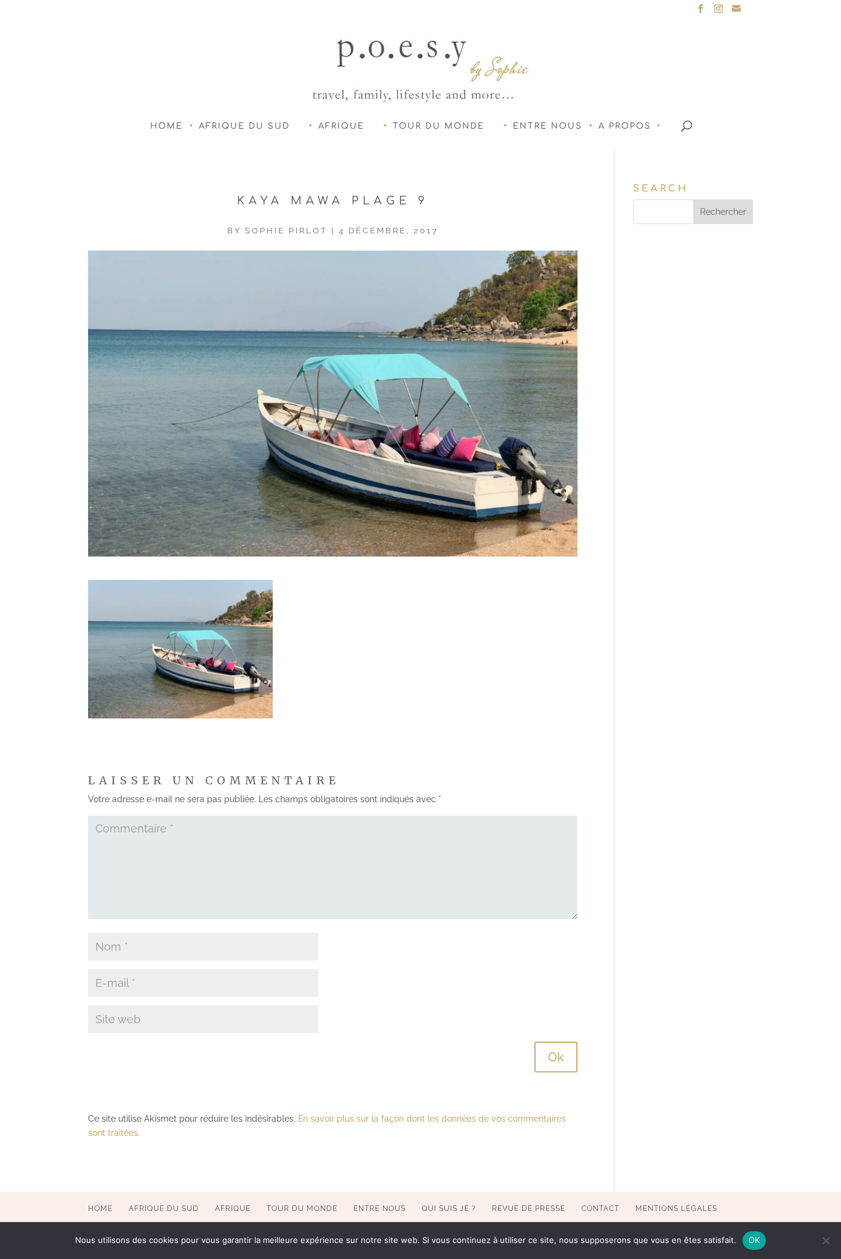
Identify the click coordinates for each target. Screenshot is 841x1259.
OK (754, 1240)
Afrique (341, 126)
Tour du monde (439, 126)
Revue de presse (528, 1208)
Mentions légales (676, 1208)
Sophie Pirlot (286, 230)
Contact (600, 1208)
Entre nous (547, 126)
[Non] (825, 1240)
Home (166, 126)
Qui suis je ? (449, 1208)
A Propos (624, 126)
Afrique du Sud (244, 126)
